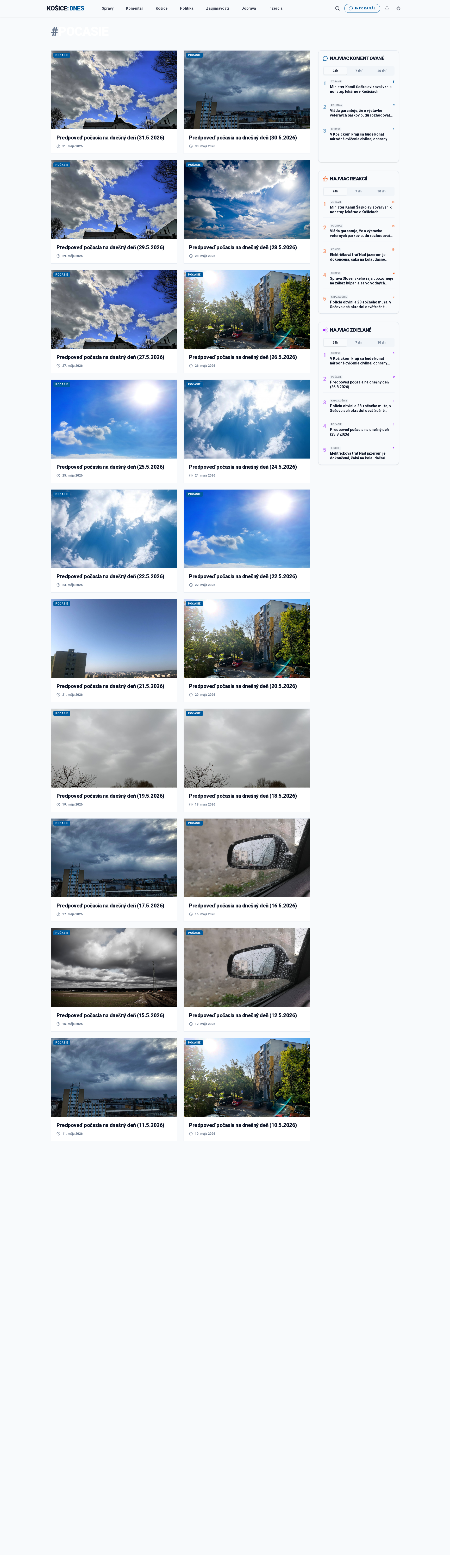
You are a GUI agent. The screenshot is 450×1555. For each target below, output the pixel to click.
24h (335, 71)
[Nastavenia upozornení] (387, 8)
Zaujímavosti (217, 8)
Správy (108, 8)
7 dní (358, 71)
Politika (186, 8)
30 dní (381, 71)
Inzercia (275, 8)
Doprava (248, 8)
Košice (161, 8)
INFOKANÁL (365, 8)
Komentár (134, 8)
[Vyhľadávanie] (337, 8)
